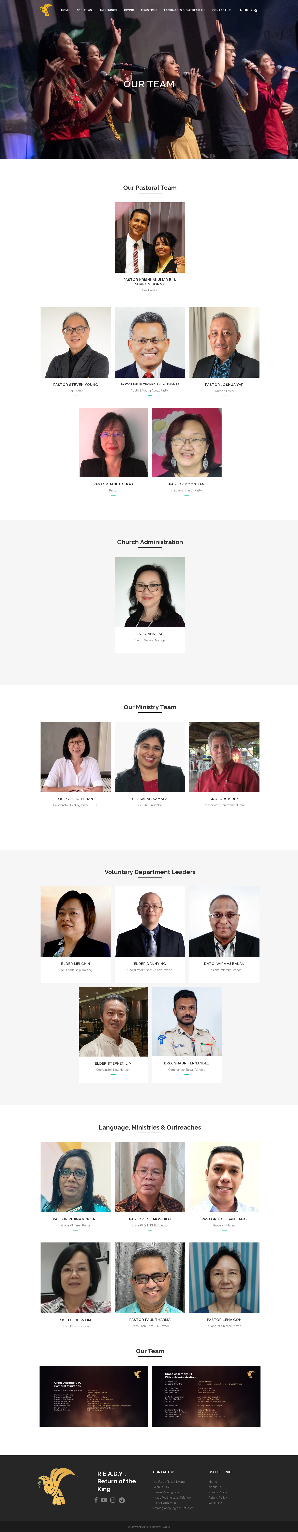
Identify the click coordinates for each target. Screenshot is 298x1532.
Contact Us (216, 1502)
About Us (215, 1487)
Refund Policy (218, 1497)
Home (213, 1481)
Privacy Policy (218, 1492)
